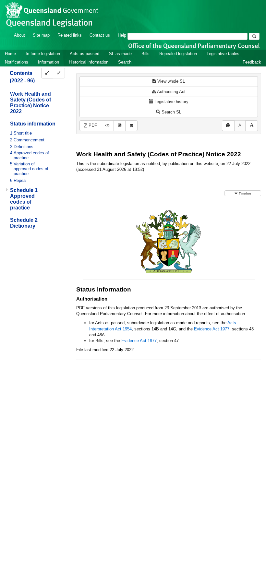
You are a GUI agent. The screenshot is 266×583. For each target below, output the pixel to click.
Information (48, 62)
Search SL (170, 112)
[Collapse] (59, 73)
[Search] (254, 36)
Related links (69, 35)
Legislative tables (223, 53)
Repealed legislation (178, 53)
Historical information (88, 62)
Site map (41, 35)
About (19, 35)
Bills (145, 53)
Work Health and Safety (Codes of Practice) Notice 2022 (30, 102)
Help (122, 35)
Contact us (100, 35)
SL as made (120, 53)
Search (124, 62)
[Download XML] (107, 125)
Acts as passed (84, 53)
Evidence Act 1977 (211, 329)
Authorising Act (171, 91)
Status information (32, 123)
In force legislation (43, 53)
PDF (92, 125)
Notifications (16, 62)
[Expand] (47, 73)
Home (10, 53)
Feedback (252, 62)
